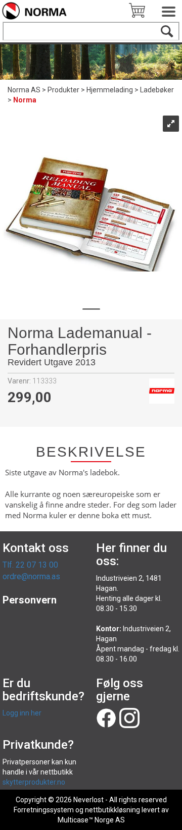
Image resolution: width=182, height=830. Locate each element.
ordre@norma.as (31, 576)
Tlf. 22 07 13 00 (30, 565)
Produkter (63, 90)
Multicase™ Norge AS (91, 820)
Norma (24, 100)
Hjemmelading (109, 90)
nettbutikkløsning (112, 810)
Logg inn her (22, 713)
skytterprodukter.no (34, 782)
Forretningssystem (44, 810)
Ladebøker (157, 90)
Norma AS (24, 90)
